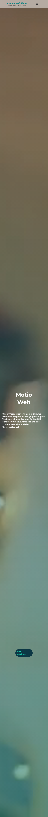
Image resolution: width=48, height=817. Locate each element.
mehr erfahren (21, 652)
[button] (37, 4)
